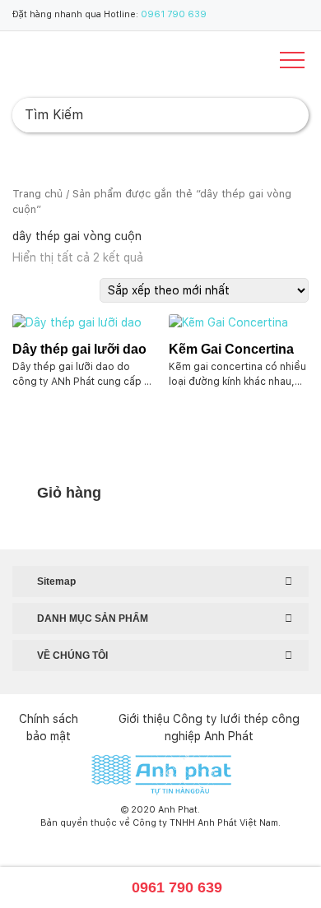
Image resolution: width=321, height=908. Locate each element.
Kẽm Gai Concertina (231, 349)
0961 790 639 (174, 14)
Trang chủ (37, 194)
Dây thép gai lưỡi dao (79, 349)
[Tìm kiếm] (283, 115)
